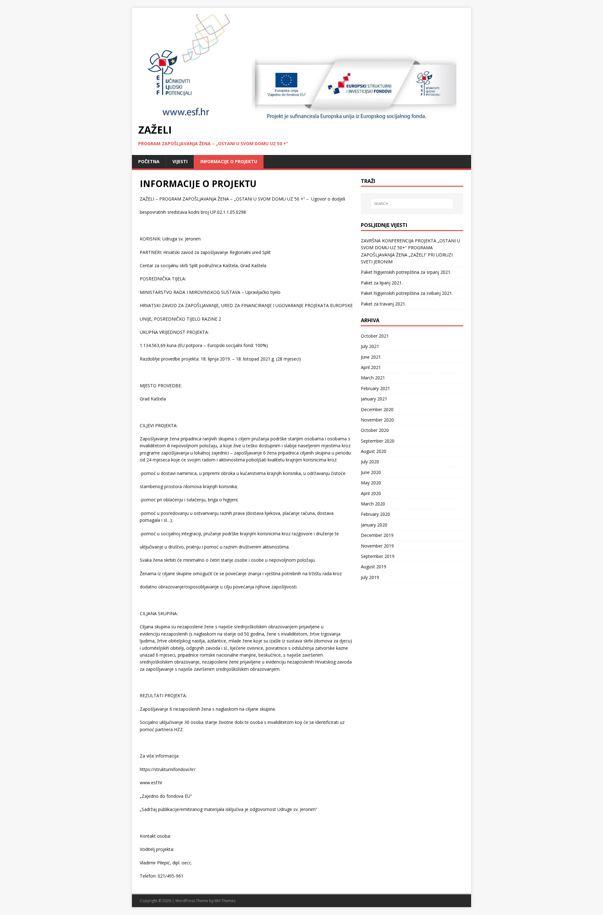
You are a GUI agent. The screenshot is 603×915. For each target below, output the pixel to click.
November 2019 (377, 546)
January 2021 (374, 399)
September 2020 (377, 441)
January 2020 (374, 525)
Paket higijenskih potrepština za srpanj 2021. (406, 272)
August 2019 (373, 567)
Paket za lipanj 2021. (382, 283)
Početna (149, 161)
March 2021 (373, 378)
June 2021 (371, 357)
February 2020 (375, 514)
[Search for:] (412, 203)
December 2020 (377, 409)
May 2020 (371, 483)
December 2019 (377, 535)
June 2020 (371, 472)
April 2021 (371, 367)
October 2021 (375, 336)
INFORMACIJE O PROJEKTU (228, 161)
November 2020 (377, 420)
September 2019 (377, 556)
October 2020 (375, 430)
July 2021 (370, 346)
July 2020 (370, 462)
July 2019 (370, 577)
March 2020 (373, 504)
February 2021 (375, 388)
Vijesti (179, 161)
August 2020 (373, 451)
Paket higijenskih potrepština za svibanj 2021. (407, 293)
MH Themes (225, 900)
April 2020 (371, 493)
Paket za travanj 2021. (383, 304)
